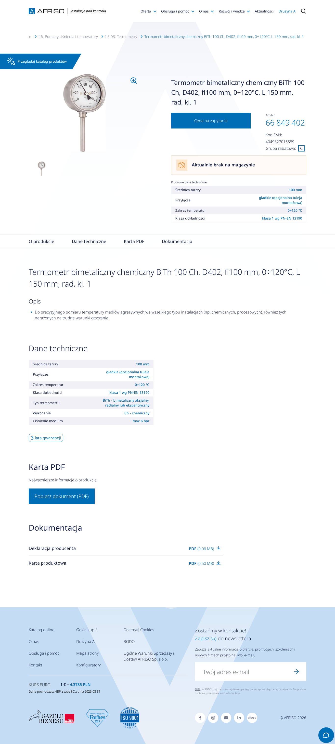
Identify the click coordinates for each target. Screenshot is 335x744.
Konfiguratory (88, 665)
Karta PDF (134, 241)
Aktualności (264, 11)
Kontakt (35, 665)
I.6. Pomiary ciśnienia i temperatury (68, 36)
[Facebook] (200, 718)
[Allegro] (252, 718)
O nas (204, 11)
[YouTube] (226, 718)
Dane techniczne (89, 241)
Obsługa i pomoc (175, 11)
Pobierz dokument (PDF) (62, 496)
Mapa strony (87, 653)
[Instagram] (213, 718)
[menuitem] (84, 113)
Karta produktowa (47, 563)
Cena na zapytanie (211, 120)
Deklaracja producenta (52, 548)
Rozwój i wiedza (232, 11)
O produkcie (41, 241)
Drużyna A (287, 11)
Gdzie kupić (86, 629)
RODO (129, 641)
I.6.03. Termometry (121, 36)
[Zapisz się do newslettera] (296, 671)
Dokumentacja (177, 241)
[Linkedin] (239, 718)
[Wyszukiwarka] (302, 11)
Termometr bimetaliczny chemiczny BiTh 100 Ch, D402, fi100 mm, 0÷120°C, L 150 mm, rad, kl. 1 (224, 36)
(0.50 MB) (202, 563)
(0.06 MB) (202, 548)
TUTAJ (198, 689)
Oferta (146, 11)
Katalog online (41, 629)
